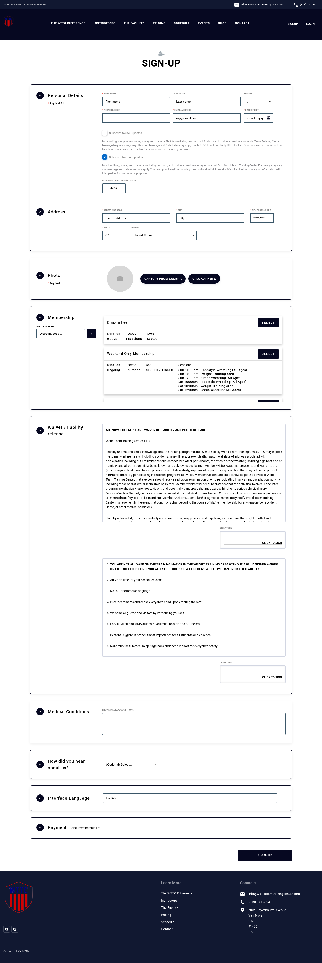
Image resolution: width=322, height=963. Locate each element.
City (179, 210)
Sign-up (265, 855)
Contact (242, 23)
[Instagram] (14, 929)
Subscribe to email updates (192, 165)
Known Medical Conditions (118, 710)
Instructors (104, 23)
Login (310, 23)
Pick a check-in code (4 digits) (119, 180)
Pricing (159, 23)
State (106, 227)
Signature (226, 528)
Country (136, 227)
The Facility (134, 23)
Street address (112, 210)
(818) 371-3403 (309, 4)
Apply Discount (45, 326)
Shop (222, 23)
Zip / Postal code (260, 210)
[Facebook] (6, 929)
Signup (293, 23)
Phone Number (111, 110)
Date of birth (252, 110)
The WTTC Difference (68, 23)
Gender (248, 93)
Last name (179, 93)
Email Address (182, 110)
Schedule (182, 23)
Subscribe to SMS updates (192, 141)
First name (109, 93)
